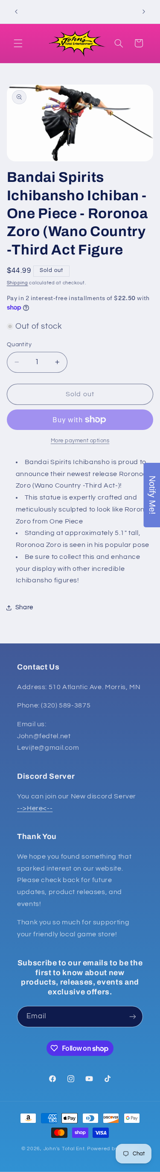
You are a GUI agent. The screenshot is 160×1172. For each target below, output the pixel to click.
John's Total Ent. (65, 1148)
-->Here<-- (34, 808)
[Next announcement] (143, 11)
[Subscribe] (133, 1016)
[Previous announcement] (16, 11)
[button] (18, 43)
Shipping (17, 283)
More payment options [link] (80, 441)
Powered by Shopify (113, 1148)
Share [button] (24, 607)
